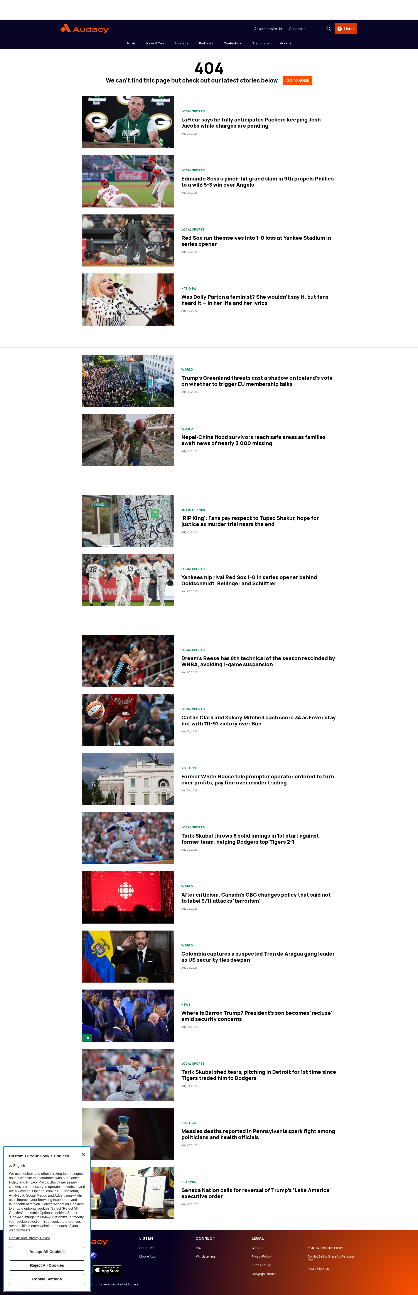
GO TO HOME (298, 80)
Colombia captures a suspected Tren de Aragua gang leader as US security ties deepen (258, 956)
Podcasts (206, 43)
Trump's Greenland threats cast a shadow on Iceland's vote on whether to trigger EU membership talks (257, 380)
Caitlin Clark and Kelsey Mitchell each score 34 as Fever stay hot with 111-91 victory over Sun (258, 720)
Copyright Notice (264, 1274)
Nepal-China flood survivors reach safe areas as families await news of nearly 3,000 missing (253, 440)
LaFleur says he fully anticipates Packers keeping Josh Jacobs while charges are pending (251, 122)
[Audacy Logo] (85, 29)
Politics (188, 768)
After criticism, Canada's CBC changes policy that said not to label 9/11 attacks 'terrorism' (256, 897)
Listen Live (147, 1247)
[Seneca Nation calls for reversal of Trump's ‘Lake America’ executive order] (128, 1193)
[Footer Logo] (96, 1241)
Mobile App (147, 1256)
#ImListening (205, 1256)
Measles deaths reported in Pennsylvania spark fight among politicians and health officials (258, 1134)
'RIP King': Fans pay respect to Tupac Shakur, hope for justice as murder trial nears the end (250, 521)
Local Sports (193, 111)
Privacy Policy (261, 1256)
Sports (180, 43)
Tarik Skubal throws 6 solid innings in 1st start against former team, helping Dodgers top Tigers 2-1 (250, 838)
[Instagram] (93, 1255)
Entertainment (194, 509)
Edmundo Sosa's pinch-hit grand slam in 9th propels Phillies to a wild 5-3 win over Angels (257, 181)
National (189, 288)
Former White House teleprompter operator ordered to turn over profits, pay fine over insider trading (257, 779)
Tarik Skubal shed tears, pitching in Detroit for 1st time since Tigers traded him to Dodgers (258, 1074)
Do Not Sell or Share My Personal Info (331, 1258)
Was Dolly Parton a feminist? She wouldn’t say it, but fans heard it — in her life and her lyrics (255, 299)
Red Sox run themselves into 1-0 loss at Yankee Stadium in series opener (256, 240)
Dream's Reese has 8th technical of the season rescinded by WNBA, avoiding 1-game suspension (258, 661)
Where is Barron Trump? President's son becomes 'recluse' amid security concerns (256, 1015)
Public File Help (318, 1268)
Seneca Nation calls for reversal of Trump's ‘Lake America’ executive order (256, 1193)
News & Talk (155, 43)
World (187, 369)
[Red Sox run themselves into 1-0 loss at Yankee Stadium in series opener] (128, 240)
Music (131, 43)
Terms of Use (261, 1265)
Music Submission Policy (325, 1247)
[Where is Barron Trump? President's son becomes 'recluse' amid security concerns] (128, 1016)
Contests (231, 43)
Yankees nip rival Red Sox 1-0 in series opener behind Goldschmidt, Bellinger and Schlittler (249, 580)
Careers (257, 1247)
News (185, 1004)
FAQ (198, 1247)
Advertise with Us (268, 29)
